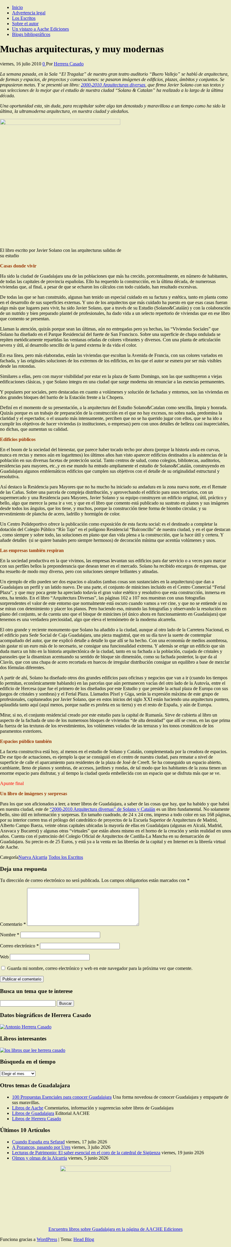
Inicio (17, 7)
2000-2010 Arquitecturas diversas (113, 84)
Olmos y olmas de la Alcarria (39, 1158)
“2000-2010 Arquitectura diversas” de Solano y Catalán (102, 809)
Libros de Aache (27, 1107)
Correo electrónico (19, 945)
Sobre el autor (25, 23)
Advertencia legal (28, 12)
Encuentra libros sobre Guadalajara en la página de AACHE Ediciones (115, 1229)
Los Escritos (23, 18)
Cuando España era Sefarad (38, 1141)
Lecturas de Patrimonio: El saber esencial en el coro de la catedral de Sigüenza (86, 1152)
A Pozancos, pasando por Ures (41, 1147)
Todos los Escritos (65, 857)
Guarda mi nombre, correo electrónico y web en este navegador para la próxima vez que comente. (99, 968)
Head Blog (83, 1239)
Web (4, 956)
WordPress (47, 1239)
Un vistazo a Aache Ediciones (40, 29)
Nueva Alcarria (32, 857)
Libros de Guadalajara (33, 1113)
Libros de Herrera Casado (36, 1118)
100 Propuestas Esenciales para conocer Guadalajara (62, 1097)
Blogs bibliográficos (31, 34)
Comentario (13, 924)
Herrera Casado (69, 63)
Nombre (9, 934)
